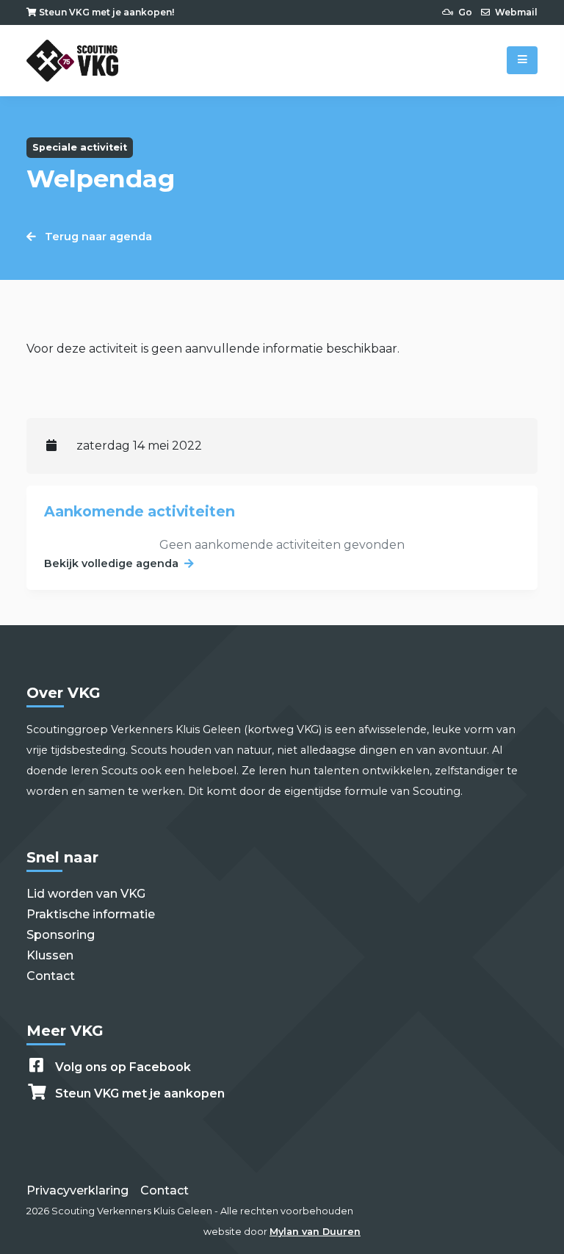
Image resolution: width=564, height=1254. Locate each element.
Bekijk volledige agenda (111, 563)
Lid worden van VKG (85, 894)
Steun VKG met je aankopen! (105, 12)
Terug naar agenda (97, 236)
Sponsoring (60, 935)
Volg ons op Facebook (123, 1067)
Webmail (515, 12)
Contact (50, 976)
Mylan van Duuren (315, 1231)
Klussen (49, 955)
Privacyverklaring (77, 1190)
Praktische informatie (90, 914)
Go (464, 12)
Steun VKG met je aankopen (140, 1093)
